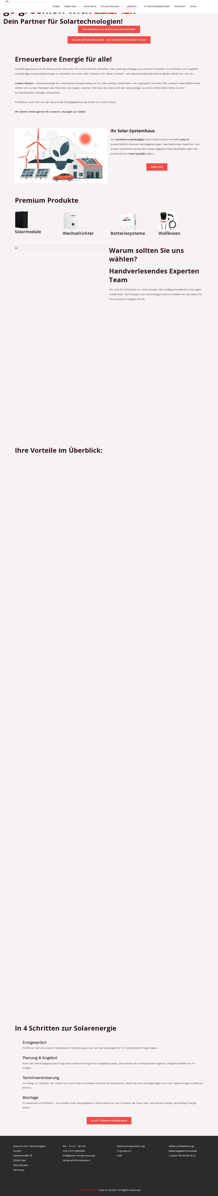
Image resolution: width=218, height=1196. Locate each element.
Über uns (70, 6)
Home (56, 6)
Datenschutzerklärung (131, 1146)
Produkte (90, 6)
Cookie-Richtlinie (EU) (182, 1155)
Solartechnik (110, 6)
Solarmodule (28, 232)
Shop (193, 6)
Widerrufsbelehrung (181, 1146)
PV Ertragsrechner (157, 6)
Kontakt (180, 6)
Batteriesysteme (128, 233)
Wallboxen (169, 233)
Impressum (124, 1150)
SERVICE (132, 6)
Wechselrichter (78, 233)
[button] (77, 6)
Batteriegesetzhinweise (183, 1150)
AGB (119, 1155)
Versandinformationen (76, 1160)
